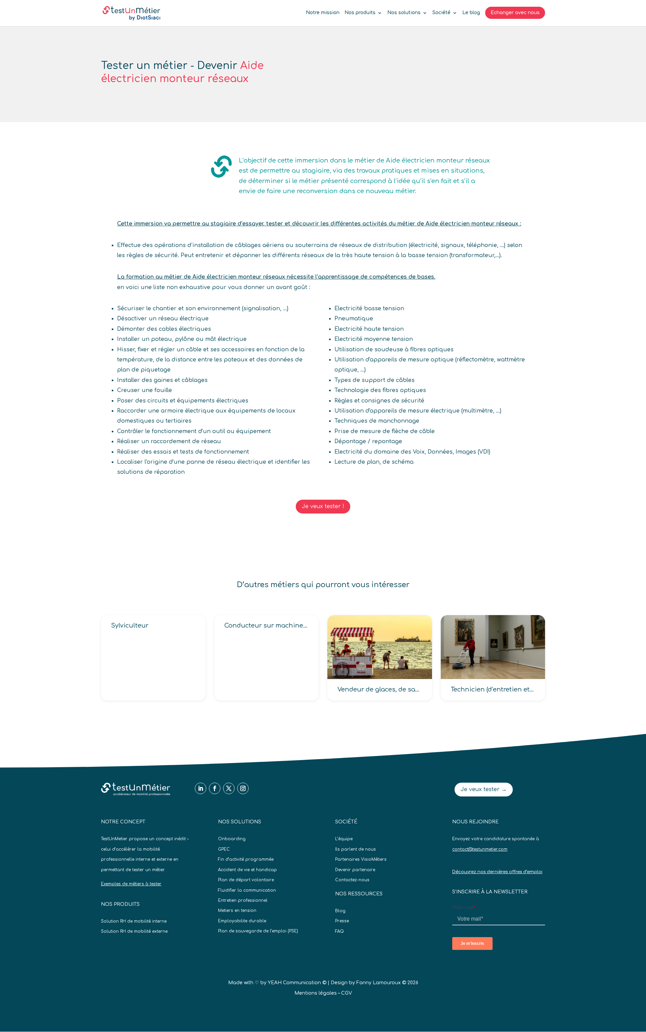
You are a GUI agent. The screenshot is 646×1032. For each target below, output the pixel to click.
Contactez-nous (352, 880)
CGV (346, 993)
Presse (342, 921)
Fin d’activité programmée (246, 859)
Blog (340, 911)
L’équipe (344, 839)
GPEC (224, 849)
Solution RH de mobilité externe (134, 931)
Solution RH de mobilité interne (134, 921)
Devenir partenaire (355, 869)
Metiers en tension (237, 910)
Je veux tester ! (323, 506)
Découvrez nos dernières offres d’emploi (497, 871)
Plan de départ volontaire (246, 880)
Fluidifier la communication (247, 890)
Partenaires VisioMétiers (361, 859)
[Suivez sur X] (229, 788)
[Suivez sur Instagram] (243, 788)
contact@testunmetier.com (479, 849)
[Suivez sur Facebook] (214, 788)
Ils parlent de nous (355, 849)
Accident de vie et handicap (247, 869)
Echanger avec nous (515, 12)
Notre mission (322, 12)
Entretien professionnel (242, 900)
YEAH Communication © (297, 982)
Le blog (471, 12)
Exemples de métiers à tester (131, 884)
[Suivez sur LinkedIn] (200, 788)
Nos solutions (404, 12)
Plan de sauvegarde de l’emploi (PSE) (258, 931)
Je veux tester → (484, 789)
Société (441, 12)
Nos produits (360, 12)
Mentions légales (315, 993)
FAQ (339, 931)
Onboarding (232, 839)
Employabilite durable (242, 921)
